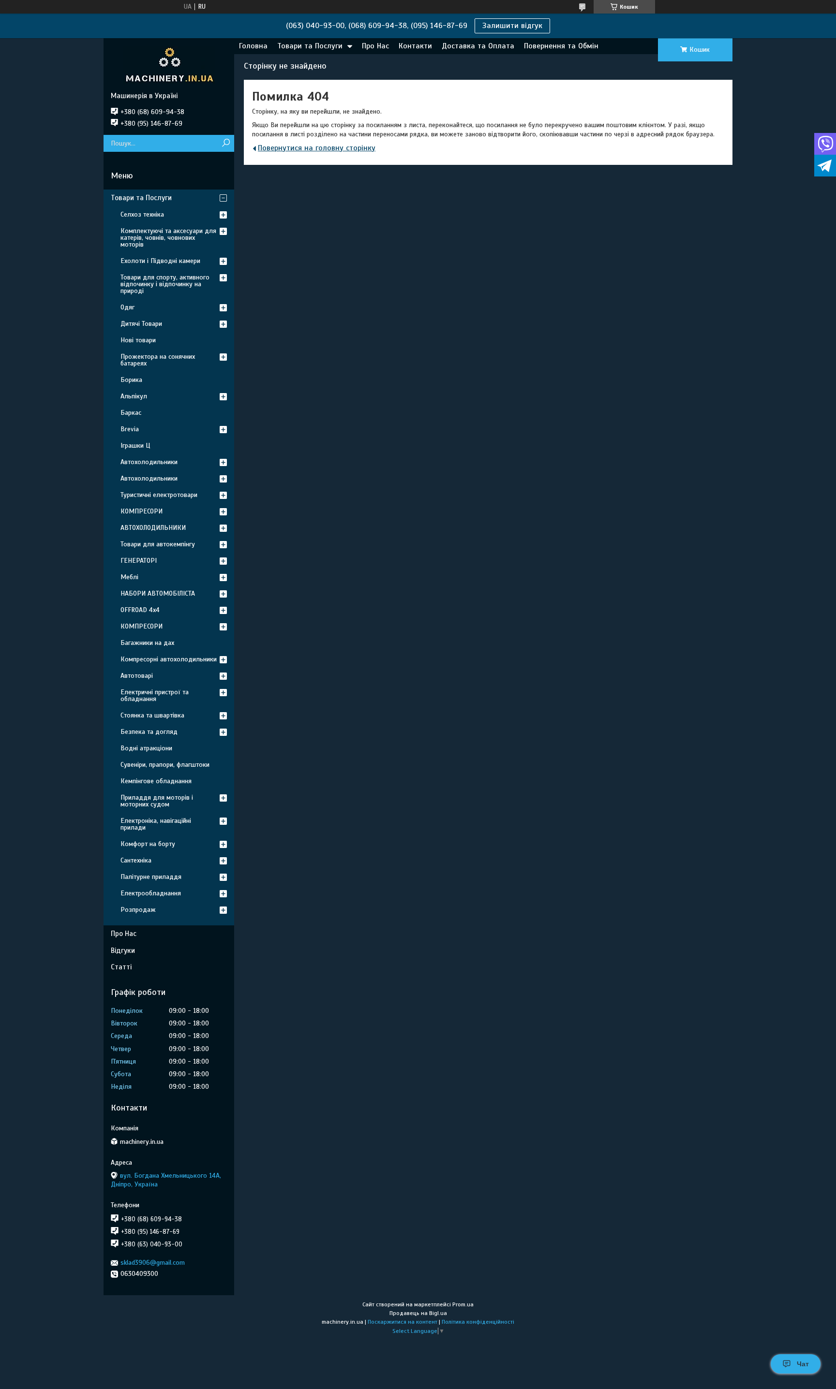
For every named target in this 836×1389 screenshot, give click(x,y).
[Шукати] (225, 143)
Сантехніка (135, 860)
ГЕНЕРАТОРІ (138, 560)
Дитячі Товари (141, 324)
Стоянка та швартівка (152, 715)
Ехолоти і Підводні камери (160, 261)
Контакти (415, 46)
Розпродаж (138, 910)
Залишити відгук (512, 25)
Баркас (130, 413)
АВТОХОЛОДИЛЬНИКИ (153, 528)
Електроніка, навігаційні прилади (155, 824)
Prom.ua (463, 1304)
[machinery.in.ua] (169, 64)
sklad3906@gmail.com (152, 1262)
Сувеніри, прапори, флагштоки (164, 764)
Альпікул (133, 396)
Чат (803, 1364)
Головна (253, 46)
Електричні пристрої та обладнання (154, 695)
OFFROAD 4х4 (140, 610)
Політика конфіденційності (478, 1321)
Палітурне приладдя (150, 877)
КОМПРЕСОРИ (141, 511)
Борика (131, 380)
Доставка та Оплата (478, 46)
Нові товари (138, 340)
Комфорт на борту (147, 844)
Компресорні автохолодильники (168, 659)
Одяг (127, 307)
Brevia (129, 429)
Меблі (129, 577)
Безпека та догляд (149, 732)
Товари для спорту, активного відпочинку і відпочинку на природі (164, 284)
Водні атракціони (146, 748)
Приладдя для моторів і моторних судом (156, 800)
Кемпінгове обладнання (156, 781)
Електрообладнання (150, 893)
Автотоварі (136, 676)
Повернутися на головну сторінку (316, 148)
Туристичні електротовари (158, 495)
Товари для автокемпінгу (157, 544)
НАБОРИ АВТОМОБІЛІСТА (157, 593)
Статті (121, 967)
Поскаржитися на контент (402, 1321)
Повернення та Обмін (561, 46)
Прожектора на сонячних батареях (157, 359)
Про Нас (375, 46)
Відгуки (123, 950)
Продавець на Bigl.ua (418, 1313)
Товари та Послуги (310, 46)
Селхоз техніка (142, 214)
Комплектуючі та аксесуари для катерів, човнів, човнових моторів (168, 238)
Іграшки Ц (135, 445)
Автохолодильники (149, 462)
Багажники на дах (147, 643)
